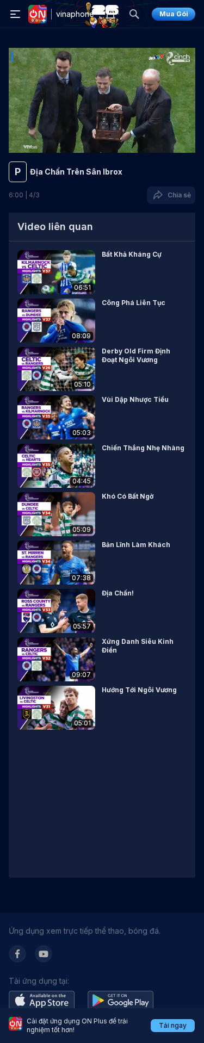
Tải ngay (173, 1025)
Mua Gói (173, 14)
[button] (102, 272)
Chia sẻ (177, 195)
